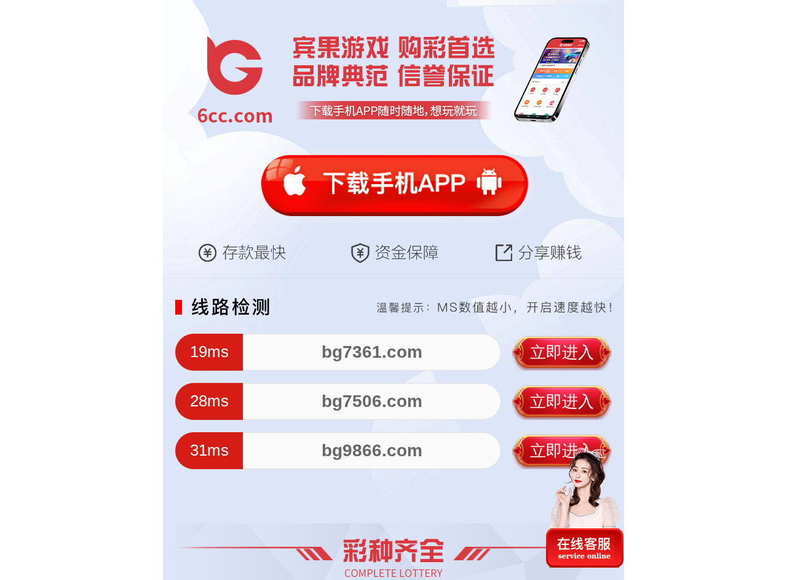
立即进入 (562, 352)
